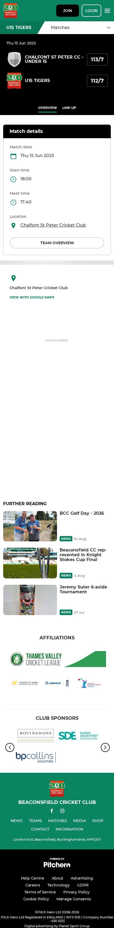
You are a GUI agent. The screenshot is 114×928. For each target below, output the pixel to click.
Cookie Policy (36, 899)
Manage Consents (73, 899)
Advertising (82, 878)
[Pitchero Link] (57, 866)
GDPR (83, 885)
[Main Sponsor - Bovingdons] (36, 736)
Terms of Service (40, 892)
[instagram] (62, 811)
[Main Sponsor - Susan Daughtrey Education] (78, 736)
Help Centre (32, 878)
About (57, 878)
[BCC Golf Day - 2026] (30, 526)
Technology (58, 885)
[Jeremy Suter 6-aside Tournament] (30, 600)
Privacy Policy (76, 892)
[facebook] (51, 811)
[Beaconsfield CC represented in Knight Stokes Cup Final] (30, 563)
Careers (32, 885)
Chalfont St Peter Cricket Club (53, 225)
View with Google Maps (32, 297)
